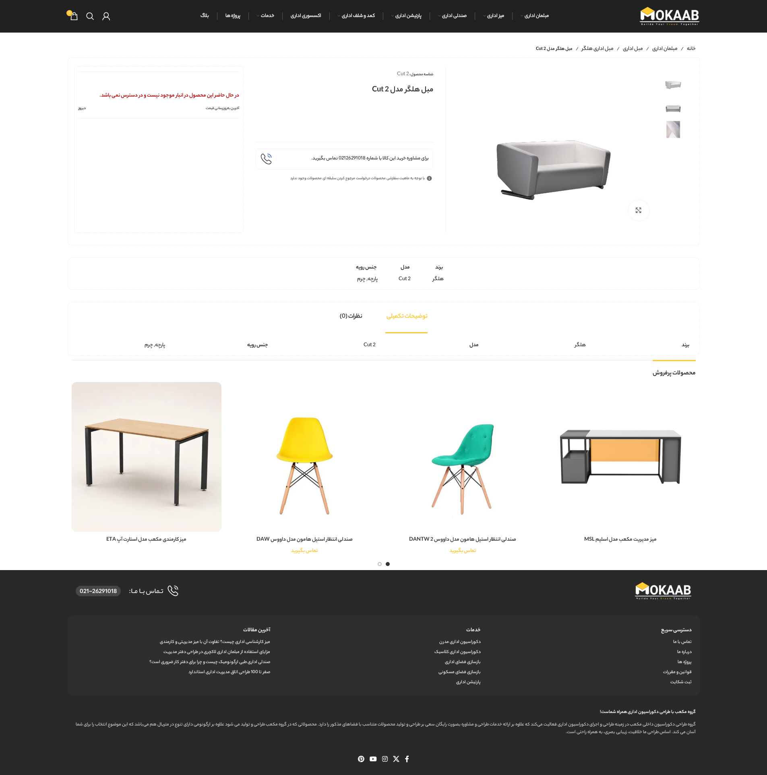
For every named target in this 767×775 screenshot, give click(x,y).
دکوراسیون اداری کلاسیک (457, 652)
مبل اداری (633, 49)
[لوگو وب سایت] (669, 16)
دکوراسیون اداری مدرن (460, 642)
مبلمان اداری (665, 49)
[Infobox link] (344, 159)
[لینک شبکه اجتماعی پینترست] (361, 760)
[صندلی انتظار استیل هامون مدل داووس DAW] (304, 457)
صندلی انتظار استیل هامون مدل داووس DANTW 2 (462, 539)
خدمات (473, 630)
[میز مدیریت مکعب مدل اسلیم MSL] (621, 457)
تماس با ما (682, 642)
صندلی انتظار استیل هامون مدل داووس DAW (304, 539)
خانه (691, 49)
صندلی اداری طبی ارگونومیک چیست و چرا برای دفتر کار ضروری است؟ (209, 662)
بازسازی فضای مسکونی (459, 672)
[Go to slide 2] (380, 564)
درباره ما (684, 652)
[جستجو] (90, 16)
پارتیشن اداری (468, 682)
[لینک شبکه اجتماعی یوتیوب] (373, 760)
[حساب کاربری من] (106, 16)
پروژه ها (684, 662)
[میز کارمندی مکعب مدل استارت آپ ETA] (147, 457)
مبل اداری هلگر (598, 49)
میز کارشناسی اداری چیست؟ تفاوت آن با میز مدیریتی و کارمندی (215, 642)
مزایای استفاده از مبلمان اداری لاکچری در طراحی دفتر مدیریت (216, 652)
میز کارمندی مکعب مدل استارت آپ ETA (146, 539)
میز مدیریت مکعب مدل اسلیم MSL (620, 539)
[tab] (407, 316)
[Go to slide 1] (388, 564)
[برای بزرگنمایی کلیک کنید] (638, 210)
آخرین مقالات (256, 630)
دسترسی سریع (676, 630)
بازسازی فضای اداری (463, 662)
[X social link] (396, 760)
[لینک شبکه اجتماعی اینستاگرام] (385, 760)
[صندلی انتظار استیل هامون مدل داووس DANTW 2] (463, 457)
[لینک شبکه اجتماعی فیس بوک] (407, 760)
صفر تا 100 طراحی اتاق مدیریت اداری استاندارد (229, 672)
